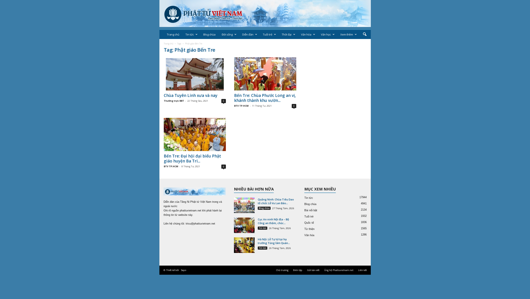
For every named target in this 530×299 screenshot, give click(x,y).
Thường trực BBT (174, 100)
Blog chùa (209, 34)
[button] (364, 34)
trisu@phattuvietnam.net (200, 223)
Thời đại (287, 34)
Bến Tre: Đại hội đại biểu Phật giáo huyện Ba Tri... (192, 158)
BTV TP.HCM (241, 105)
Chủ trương (282, 270)
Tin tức (190, 34)
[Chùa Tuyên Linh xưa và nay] (195, 73)
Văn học (326, 34)
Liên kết (362, 270)
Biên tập (297, 270)
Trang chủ (173, 34)
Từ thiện (309, 229)
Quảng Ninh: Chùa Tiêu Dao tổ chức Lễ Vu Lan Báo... (276, 201)
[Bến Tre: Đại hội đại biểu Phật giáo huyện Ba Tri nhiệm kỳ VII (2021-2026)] (195, 134)
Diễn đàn (247, 34)
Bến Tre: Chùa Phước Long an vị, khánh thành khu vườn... (265, 98)
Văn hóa (306, 34)
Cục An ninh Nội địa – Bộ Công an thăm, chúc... (273, 221)
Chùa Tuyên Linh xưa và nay (190, 95)
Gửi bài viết (313, 270)
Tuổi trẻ (267, 34)
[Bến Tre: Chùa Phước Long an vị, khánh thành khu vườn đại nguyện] (265, 73)
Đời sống (227, 34)
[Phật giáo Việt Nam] (265, 13)
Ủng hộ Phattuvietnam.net (338, 270)
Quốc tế (309, 222)
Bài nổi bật (310, 210)
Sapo (183, 270)
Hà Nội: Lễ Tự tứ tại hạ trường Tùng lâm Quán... (274, 241)
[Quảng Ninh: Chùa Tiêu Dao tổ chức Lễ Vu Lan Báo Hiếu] (244, 205)
